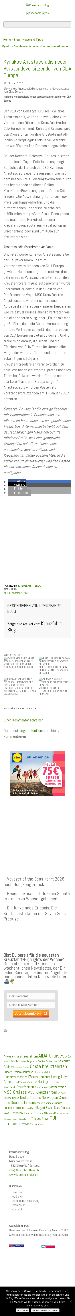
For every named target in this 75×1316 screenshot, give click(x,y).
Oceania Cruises (23, 1102)
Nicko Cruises (30, 1097)
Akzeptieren (22, 1310)
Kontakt (17, 1209)
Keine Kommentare (16, 593)
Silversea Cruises (53, 1113)
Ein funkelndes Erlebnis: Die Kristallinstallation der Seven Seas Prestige (35, 913)
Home (7, 39)
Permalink (10, 589)
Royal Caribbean (13, 1113)
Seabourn (28, 1113)
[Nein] (70, 1301)
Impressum (18, 1205)
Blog (17, 39)
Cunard (8, 1072)
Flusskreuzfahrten (15, 1077)
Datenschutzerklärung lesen (45, 1310)
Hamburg (44, 1076)
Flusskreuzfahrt (42, 1072)
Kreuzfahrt (9, 1087)
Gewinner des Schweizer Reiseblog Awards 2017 (38, 1230)
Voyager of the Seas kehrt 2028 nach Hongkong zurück (34, 881)
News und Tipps (32, 39)
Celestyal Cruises (21, 1067)
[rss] (45, 12)
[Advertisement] (37, 827)
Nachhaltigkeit (11, 1098)
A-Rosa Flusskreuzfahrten (21, 1056)
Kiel (57, 1082)
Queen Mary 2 (30, 1108)
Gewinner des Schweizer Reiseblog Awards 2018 (38, 1234)
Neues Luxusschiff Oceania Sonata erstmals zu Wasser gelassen (37, 896)
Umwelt (25, 1123)
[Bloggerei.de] (48, 1246)
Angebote (32, 1061)
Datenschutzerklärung (25, 1200)
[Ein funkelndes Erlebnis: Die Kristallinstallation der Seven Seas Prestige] (20, 682)
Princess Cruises (14, 1108)
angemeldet (28, 730)
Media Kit (17, 1196)
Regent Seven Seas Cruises (53, 1108)
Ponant (58, 1103)
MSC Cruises (15, 1092)
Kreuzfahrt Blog (29, 585)
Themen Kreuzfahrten (21, 1119)
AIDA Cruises (51, 1055)
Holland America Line (26, 1082)
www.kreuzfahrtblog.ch (23, 1174)
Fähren (33, 1076)
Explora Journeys (23, 1072)
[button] (17, 482)
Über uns (17, 1192)
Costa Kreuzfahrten (48, 1066)
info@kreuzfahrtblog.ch (24, 1170)
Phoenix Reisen (44, 1103)
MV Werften (63, 1093)
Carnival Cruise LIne (47, 1061)
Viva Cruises (38, 1124)
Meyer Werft (57, 1087)
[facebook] (33, 12)
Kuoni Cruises (42, 1087)
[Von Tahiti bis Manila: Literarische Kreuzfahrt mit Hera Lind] (55, 682)
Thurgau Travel (40, 1119)
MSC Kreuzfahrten (42, 1092)
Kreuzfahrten (25, 1087)
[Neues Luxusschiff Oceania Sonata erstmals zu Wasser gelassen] (55, 661)
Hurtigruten (46, 1081)
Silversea (39, 1113)
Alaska (23, 1061)
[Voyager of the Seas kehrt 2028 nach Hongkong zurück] (20, 659)
